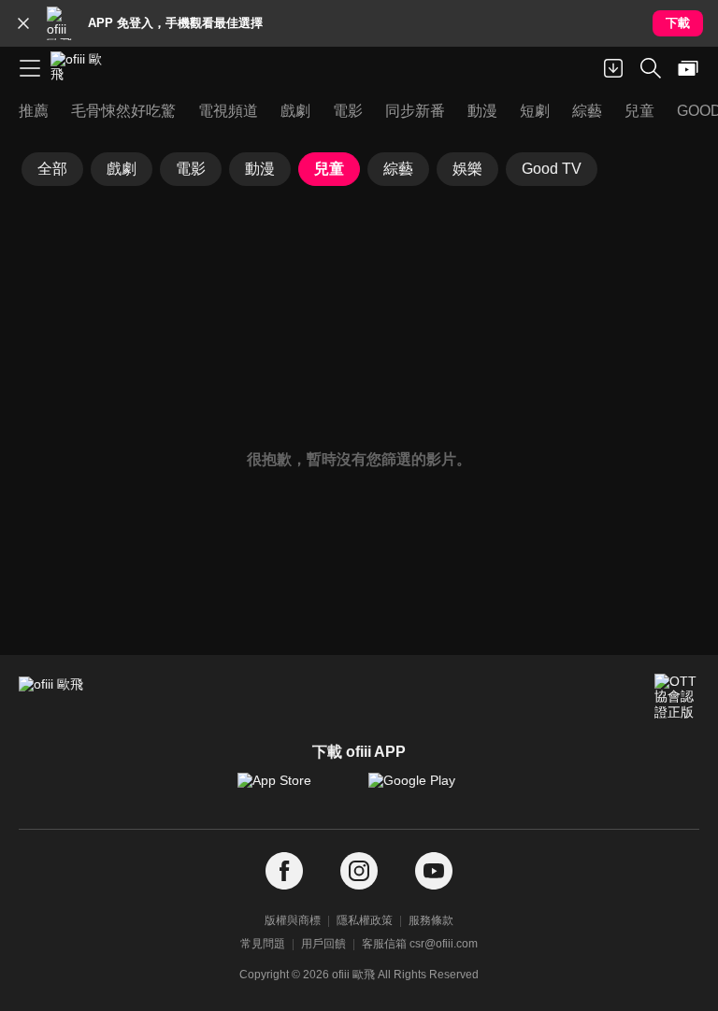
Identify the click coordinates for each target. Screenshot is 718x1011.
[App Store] (293, 789)
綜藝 (398, 169)
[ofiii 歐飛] (82, 68)
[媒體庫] (688, 68)
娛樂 (467, 169)
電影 (191, 169)
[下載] (613, 68)
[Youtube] (433, 871)
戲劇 (121, 169)
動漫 (260, 169)
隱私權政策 (365, 920)
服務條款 (431, 920)
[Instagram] (359, 871)
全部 (52, 169)
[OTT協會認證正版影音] (676, 696)
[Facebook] (284, 871)
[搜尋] (650, 68)
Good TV (552, 169)
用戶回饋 (323, 943)
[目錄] (30, 68)
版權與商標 (293, 920)
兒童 (329, 169)
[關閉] (23, 23)
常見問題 (262, 943)
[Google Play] (424, 789)
